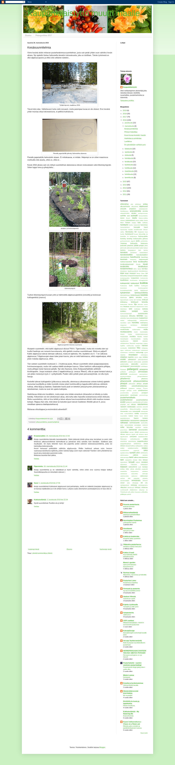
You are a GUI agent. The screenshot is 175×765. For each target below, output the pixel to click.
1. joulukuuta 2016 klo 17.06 (49, 483)
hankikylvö (124, 225)
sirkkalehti (133, 436)
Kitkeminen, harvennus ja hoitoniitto (134, 575)
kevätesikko (124, 266)
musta (130, 334)
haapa (134, 222)
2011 (125, 194)
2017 (125, 117)
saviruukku (144, 422)
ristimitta (145, 409)
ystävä (129, 494)
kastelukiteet (144, 252)
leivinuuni (134, 302)
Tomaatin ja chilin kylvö (130, 606)
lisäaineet (133, 306)
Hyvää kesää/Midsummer (131, 591)
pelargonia (144, 369)
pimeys (139, 383)
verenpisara (136, 480)
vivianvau (144, 487)
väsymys (141, 490)
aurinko (123, 216)
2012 (125, 191)
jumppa (141, 245)
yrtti (129, 492)
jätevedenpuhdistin (133, 248)
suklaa (146, 446)
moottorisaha (124, 329)
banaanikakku (143, 216)
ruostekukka (144, 413)
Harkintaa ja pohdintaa (132, 138)
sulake (122, 448)
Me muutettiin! (127, 695)
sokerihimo (123, 441)
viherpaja (135, 483)
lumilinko (123, 311)
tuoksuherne (133, 467)
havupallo (137, 227)
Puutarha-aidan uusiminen (131, 538)
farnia (146, 220)
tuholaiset (144, 462)
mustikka (133, 336)
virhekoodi (130, 487)
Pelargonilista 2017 (44, 35)
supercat (136, 450)
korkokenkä (144, 278)
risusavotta (124, 411)
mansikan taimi (125, 322)
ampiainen (132, 209)
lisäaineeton (140, 306)
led (135, 300)
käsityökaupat (135, 295)
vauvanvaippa (124, 480)
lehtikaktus (123, 302)
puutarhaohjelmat (53, 422)
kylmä (136, 290)
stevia (146, 443)
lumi (130, 309)
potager (122, 390)
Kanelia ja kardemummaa (133, 683)
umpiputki (145, 469)
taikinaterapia (124, 457)
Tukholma (134, 464)
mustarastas (124, 336)
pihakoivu (144, 378)
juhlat (136, 245)
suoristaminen (124, 450)
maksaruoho (144, 320)
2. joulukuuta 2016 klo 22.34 (57, 500)
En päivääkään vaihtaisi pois (135, 145)
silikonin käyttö (130, 434)
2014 (125, 185)
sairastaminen (134, 420)
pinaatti (145, 383)
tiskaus (145, 460)
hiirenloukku (129, 232)
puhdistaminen (143, 390)
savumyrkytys (129, 425)
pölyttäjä (123, 404)
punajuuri (145, 393)
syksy (146, 450)
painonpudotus (143, 359)
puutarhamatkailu (127, 397)
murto (136, 332)
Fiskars (127, 222)
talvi (122, 460)
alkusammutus (125, 206)
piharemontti (125, 381)
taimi (131, 457)
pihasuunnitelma (41, 422)
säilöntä (135, 455)
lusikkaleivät (124, 316)
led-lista (138, 300)
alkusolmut (134, 206)
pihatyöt (123, 383)
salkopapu (124, 423)
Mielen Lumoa (128, 675)
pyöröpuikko (137, 402)
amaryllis (123, 209)
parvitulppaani (124, 366)
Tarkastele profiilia (127, 101)
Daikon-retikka (143, 218)
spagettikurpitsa (142, 441)
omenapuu (144, 355)
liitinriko (130, 304)
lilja (135, 304)
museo (122, 334)
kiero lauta (137, 269)
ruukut (131, 416)
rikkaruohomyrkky (135, 409)
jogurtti (133, 241)
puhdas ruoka (132, 390)
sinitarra (141, 434)
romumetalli (136, 411)
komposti (131, 275)
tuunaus (145, 467)
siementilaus (124, 432)
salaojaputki (144, 420)
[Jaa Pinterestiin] (69, 418)
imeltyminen (133, 236)
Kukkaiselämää (40, 500)
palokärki (145, 362)
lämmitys (140, 316)
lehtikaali (145, 300)
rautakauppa (131, 406)
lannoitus (139, 297)
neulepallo (123, 348)
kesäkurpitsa (143, 262)
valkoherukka (124, 476)
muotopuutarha (126, 332)
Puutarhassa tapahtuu (130, 582)
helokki (130, 229)
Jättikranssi (127, 615)
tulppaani (123, 467)
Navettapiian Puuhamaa (132, 520)
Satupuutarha (128, 613)
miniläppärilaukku (125, 327)
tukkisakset (144, 464)
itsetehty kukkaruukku (134, 238)
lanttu (146, 297)
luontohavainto (143, 313)
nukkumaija (139, 352)
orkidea (145, 357)
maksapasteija (132, 320)
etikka (141, 220)
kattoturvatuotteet (126, 262)
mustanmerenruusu (141, 334)
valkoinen (134, 476)
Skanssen (123, 439)
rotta (121, 413)
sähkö (138, 453)
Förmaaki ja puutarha (131, 589)
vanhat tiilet (125, 478)
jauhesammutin (125, 241)
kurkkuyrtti (144, 285)
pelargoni (132, 369)
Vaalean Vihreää (129, 597)
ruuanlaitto (123, 416)
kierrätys (145, 269)
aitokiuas (138, 204)
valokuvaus (144, 476)
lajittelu (131, 297)
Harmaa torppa (129, 573)
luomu (146, 311)
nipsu (122, 350)
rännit (146, 416)
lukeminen (123, 309)
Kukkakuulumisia (128, 506)
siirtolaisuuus (144, 432)
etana (137, 220)
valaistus (145, 471)
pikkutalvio (132, 383)
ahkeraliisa (124, 204)
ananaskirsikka (135, 211)
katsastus (133, 259)
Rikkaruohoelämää (130, 513)
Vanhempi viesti (105, 549)
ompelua (123, 357)
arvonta (145, 211)
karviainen (133, 252)
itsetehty (123, 238)
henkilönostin (138, 229)
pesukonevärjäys (125, 376)
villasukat (123, 487)
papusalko (134, 364)
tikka (140, 460)
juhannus (130, 245)
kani (139, 250)
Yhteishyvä (123, 492)
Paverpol (123, 369)
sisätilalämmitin (143, 436)
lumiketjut (137, 309)
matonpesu (144, 322)
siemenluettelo (143, 430)
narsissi (145, 346)
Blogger (102, 747)
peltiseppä (132, 372)
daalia (134, 218)
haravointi (137, 225)
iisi (147, 234)
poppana (132, 388)
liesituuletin (123, 304)
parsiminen (144, 364)
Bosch (128, 218)
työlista (122, 469)
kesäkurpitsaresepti (126, 264)
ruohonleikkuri (128, 413)
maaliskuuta (129, 171)
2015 (125, 182)
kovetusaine (134, 280)
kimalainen (123, 271)
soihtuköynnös (135, 439)
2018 (125, 114)
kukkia (144, 283)
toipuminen (123, 462)
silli (137, 434)
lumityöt (135, 311)
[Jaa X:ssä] (63, 418)
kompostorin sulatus (141, 275)
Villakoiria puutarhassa (132, 544)
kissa (143, 273)
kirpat (127, 273)
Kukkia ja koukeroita (131, 536)
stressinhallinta (130, 446)
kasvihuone (135, 257)
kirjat (122, 273)
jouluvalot (123, 245)
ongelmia (131, 357)
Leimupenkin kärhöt (129, 522)
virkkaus (137, 487)
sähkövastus (124, 455)
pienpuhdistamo (143, 376)
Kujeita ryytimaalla (130, 605)
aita (132, 204)
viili (141, 483)
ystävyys (123, 494)
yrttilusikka (144, 492)
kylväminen (125, 293)
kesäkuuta (129, 162)
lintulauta (126, 306)
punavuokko (124, 395)
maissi (122, 320)
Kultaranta (123, 285)
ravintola (139, 406)
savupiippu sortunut (141, 425)
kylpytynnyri (144, 290)
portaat (139, 388)
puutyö (122, 402)
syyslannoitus (124, 453)
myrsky (145, 339)
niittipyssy (145, 348)
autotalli (134, 215)
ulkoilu (132, 469)
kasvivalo (123, 259)
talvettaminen (143, 457)
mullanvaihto (136, 329)
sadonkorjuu (125, 420)
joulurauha (133, 243)
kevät (145, 264)
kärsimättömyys (125, 295)
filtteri (122, 222)
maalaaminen (143, 318)
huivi (146, 232)
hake (139, 222)
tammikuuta (129, 178)
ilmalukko (123, 236)
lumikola (145, 309)
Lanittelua (128, 141)
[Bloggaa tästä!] (61, 418)
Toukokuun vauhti (129, 598)
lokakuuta (128, 149)
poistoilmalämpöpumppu (140, 386)
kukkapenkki (125, 283)
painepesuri (132, 359)
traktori (138, 462)
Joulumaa (123, 243)
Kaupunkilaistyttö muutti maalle (83, 13)
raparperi (123, 406)
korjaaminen (135, 278)
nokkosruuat (136, 350)
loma (146, 306)
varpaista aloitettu (141, 478)
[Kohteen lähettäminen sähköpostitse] (58, 418)
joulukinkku (144, 241)
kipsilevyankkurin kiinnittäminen (138, 271)
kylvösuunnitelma (141, 293)
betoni (122, 218)
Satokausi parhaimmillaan (131, 514)
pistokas (123, 386)
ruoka (137, 413)
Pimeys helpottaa (130, 132)
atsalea (133, 213)
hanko (131, 225)
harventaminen (125, 227)
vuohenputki (124, 490)
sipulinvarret (124, 436)
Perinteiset (126, 677)
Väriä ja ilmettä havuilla (130, 685)
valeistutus (123, 473)
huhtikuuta (129, 168)
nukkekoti (132, 352)
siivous (122, 434)
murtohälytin (144, 332)
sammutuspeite (134, 422)
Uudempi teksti (33, 549)
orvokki (123, 359)
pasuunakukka (135, 366)
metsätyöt (144, 325)
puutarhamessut (126, 400)
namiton (137, 345)
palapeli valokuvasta (134, 362)
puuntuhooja (144, 395)
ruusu (136, 416)
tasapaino (128, 460)
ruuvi (141, 416)
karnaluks (124, 252)
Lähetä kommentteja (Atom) (42, 553)
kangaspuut (132, 250)
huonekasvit (129, 234)
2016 (125, 120)
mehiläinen (133, 325)
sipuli (146, 434)
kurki (130, 285)
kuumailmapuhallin (126, 290)
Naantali (132, 343)
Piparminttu (38, 466)
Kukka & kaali (128, 553)
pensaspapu (143, 372)
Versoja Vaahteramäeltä (132, 641)
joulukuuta (129, 123)
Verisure (145, 480)
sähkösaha (144, 453)
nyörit (146, 352)
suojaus (145, 448)
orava (136, 357)
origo (140, 357)
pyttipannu (129, 402)
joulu (138, 241)
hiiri (135, 232)
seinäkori (138, 427)
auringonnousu (143, 213)
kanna (146, 250)
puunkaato (134, 395)
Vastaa (36, 459)
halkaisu (145, 222)
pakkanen (123, 362)
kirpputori (133, 273)
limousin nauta (143, 304)
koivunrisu (123, 275)
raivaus (133, 404)
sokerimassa (132, 441)
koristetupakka (124, 278)
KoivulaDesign (129, 631)
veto (128, 483)
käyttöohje (123, 297)
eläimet (122, 220)
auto (128, 216)
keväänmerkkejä (126, 269)
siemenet (133, 430)
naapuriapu (139, 343)
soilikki (145, 439)
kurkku (137, 285)
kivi (146, 273)
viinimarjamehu (143, 485)
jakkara (145, 238)
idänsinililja (142, 234)
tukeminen (123, 464)
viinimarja (134, 485)
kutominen (123, 288)
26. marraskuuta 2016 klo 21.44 (55, 466)
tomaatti (132, 462)
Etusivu (28, 35)
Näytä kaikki (144, 733)
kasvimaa (144, 257)
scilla (122, 427)
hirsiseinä (141, 232)
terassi (135, 460)
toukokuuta (129, 165)
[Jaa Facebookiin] (66, 418)
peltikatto (123, 372)
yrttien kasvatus (136, 492)
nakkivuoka (130, 345)
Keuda (138, 264)
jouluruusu (144, 243)
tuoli (139, 467)
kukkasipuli (135, 283)
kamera (122, 250)
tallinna (136, 457)
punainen (135, 393)
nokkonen (128, 350)
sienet (137, 432)
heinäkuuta (129, 158)
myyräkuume (124, 341)
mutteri (145, 336)
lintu (121, 306)
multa (146, 329)
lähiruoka (132, 316)
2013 (125, 188)
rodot (130, 411)
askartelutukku (124, 213)
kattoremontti (143, 259)
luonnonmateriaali (126, 313)
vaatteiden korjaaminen (129, 471)
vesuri (122, 483)
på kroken (144, 402)
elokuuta (128, 155)
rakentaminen (142, 404)
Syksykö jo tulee (128, 530)
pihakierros (125, 378)
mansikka (135, 323)
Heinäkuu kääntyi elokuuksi (132, 546)
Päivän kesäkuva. (129, 705)
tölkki (127, 469)
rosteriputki (144, 411)
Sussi (36, 483)
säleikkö (145, 455)
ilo (128, 236)
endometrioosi (130, 220)
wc (147, 490)
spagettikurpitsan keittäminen (130, 443)
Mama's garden (129, 563)
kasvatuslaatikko (126, 255)
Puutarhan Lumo (129, 581)
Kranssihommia (128, 716)
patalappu (144, 366)
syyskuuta (128, 152)
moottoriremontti (143, 327)
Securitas (130, 427)
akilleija (145, 204)
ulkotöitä (138, 469)
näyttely (122, 355)
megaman (123, 325)
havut (146, 227)
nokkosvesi (144, 350)
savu (121, 425)
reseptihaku (124, 409)
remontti (145, 406)
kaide (141, 248)
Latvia (131, 300)
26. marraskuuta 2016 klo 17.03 (58, 436)
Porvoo (145, 388)
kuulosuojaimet (143, 288)
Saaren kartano (141, 418)
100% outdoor (128, 621)
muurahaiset (124, 339)
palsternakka (124, 364)
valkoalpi (145, 473)
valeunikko (134, 473)
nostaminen (124, 352)
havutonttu (123, 229)
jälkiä (146, 245)
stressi (122, 446)
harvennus (144, 225)
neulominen (132, 348)
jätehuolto (123, 248)
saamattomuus (125, 418)
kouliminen (124, 280)
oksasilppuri (133, 355)
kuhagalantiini (143, 280)
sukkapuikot (139, 446)
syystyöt (132, 453)
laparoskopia (124, 300)
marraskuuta (129, 126)
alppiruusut (143, 206)
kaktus (146, 248)
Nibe (138, 348)
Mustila (139, 336)
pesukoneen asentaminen (138, 374)
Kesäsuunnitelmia (131, 129)
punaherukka (124, 393)
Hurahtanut (127, 528)
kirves (138, 273)
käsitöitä (144, 295)
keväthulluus (143, 266)
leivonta (145, 302)
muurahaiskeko (136, 339)
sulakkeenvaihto (133, 448)
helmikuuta (129, 174)
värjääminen (133, 490)
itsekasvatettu (143, 236)
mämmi (135, 341)
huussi (136, 234)
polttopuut (123, 388)
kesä (135, 262)
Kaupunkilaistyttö (130, 87)
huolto (122, 234)
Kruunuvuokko (39, 436)
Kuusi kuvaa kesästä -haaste (135, 135)
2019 (125, 110)
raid (128, 404)
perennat (123, 374)
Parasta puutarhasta (131, 504)
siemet (131, 432)
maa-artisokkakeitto (132, 318)
